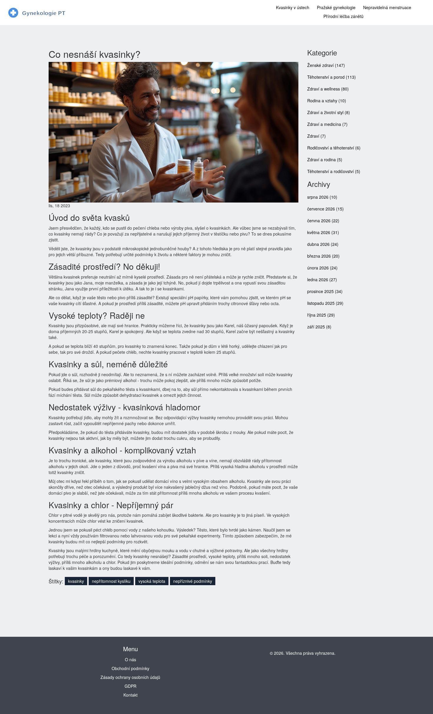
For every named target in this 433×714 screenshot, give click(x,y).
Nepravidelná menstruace (387, 7)
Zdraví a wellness (328, 89)
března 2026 (323, 256)
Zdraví (316, 136)
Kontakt (130, 695)
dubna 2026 (322, 244)
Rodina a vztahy (326, 100)
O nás (130, 659)
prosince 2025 (325, 291)
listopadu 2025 (325, 303)
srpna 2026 (322, 197)
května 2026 (323, 232)
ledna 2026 (322, 279)
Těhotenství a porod (331, 77)
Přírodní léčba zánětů (343, 16)
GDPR (130, 686)
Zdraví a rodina (324, 159)
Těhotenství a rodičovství (333, 171)
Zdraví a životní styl (328, 112)
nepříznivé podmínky (192, 581)
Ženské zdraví (326, 65)
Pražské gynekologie (336, 7)
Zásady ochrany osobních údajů (130, 677)
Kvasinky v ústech (292, 7)
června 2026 (323, 220)
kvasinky (76, 581)
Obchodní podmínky (130, 668)
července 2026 (325, 209)
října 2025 (321, 315)
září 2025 (319, 327)
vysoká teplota (151, 581)
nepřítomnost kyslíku (111, 581)
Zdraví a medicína (327, 124)
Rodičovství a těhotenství (334, 148)
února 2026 (322, 268)
